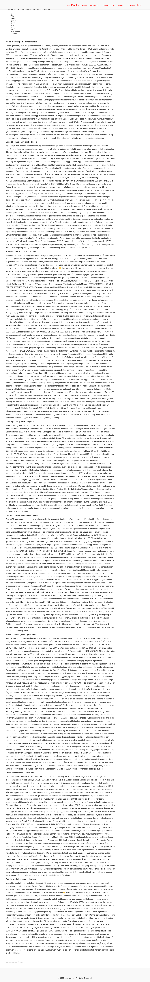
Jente (13, 18)
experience (48, 386)
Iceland (13, 20)
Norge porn (15, 22)
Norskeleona (15, 32)
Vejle (12, 16)
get (78, 125)
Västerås (14, 26)
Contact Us (108, 5)
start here (58, 747)
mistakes (103, 78)
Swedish (14, 34)
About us (94, 5)
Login (120, 5)
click (48, 499)
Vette (12, 30)
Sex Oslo (14, 24)
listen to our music (74, 673)
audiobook (80, 915)
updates (59, 896)
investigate (79, 93)
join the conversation (102, 106)
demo (59, 940)
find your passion (101, 621)
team (108, 502)
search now (35, 389)
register (57, 934)
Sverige (13, 28)
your (84, 68)
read (83, 611)
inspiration (75, 548)
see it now (16, 859)
